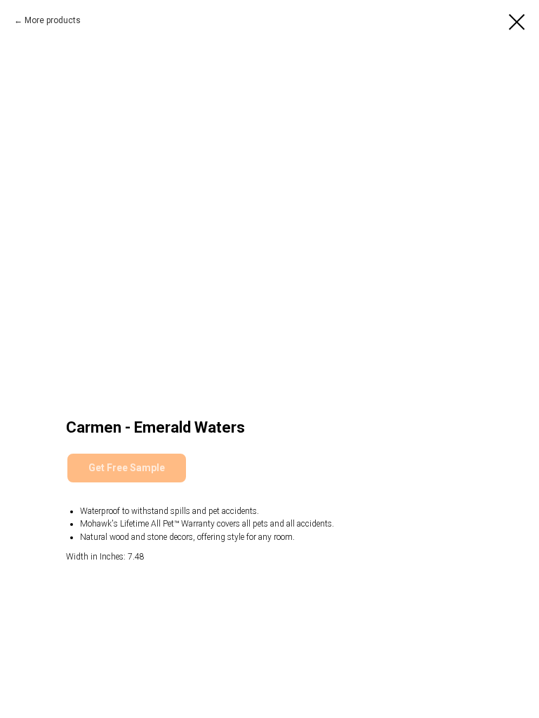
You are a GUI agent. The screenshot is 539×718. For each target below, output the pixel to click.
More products (53, 20)
